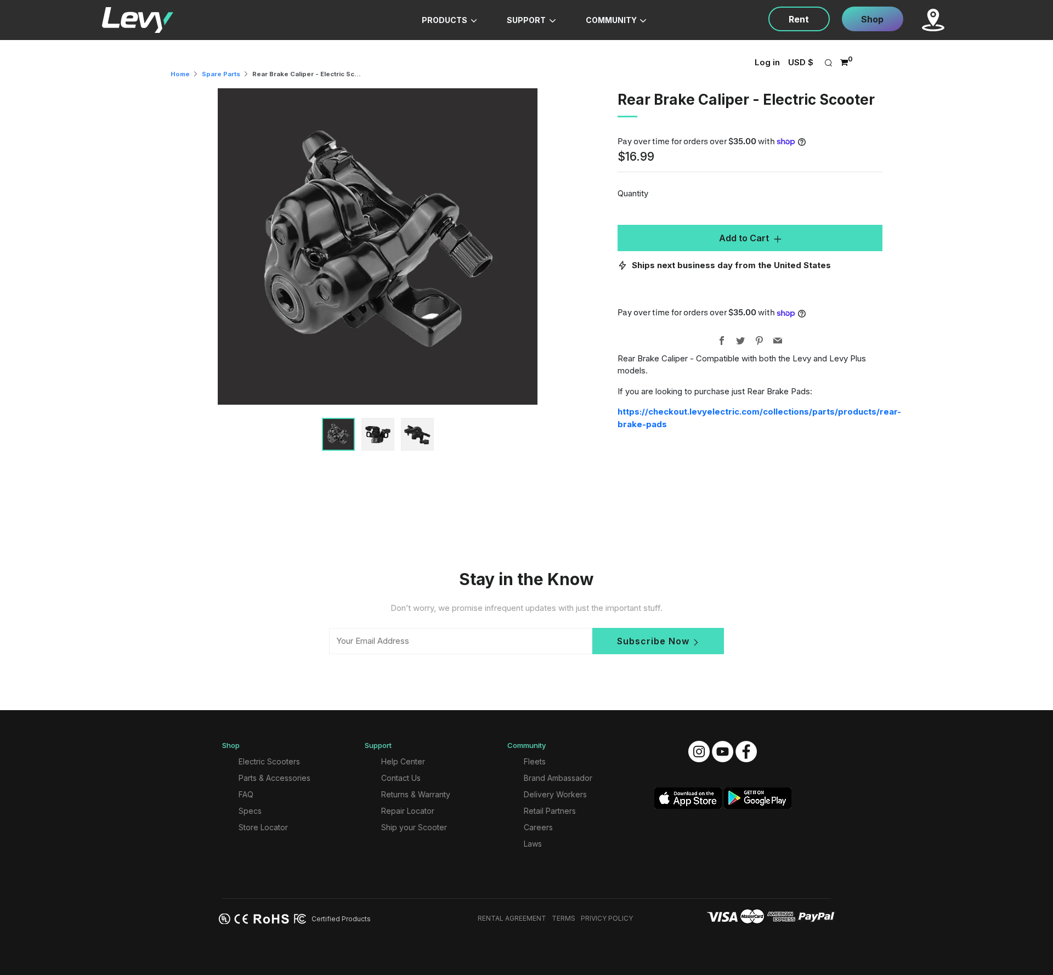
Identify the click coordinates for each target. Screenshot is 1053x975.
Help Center (403, 761)
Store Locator (263, 827)
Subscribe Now (653, 641)
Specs (250, 810)
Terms (563, 918)
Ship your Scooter (414, 827)
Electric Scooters (269, 761)
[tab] (338, 434)
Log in (767, 62)
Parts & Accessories (274, 778)
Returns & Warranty (415, 794)
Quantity (633, 193)
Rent (799, 19)
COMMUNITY (612, 20)
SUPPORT (527, 20)
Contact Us (401, 778)
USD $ (800, 62)
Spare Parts (221, 74)
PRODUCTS (445, 20)
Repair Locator (407, 810)
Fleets (535, 761)
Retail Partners (550, 810)
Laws (533, 843)
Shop (872, 19)
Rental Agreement (512, 918)
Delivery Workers (555, 794)
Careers (538, 827)
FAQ (246, 794)
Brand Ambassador (558, 778)
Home (180, 74)
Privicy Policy (607, 918)
